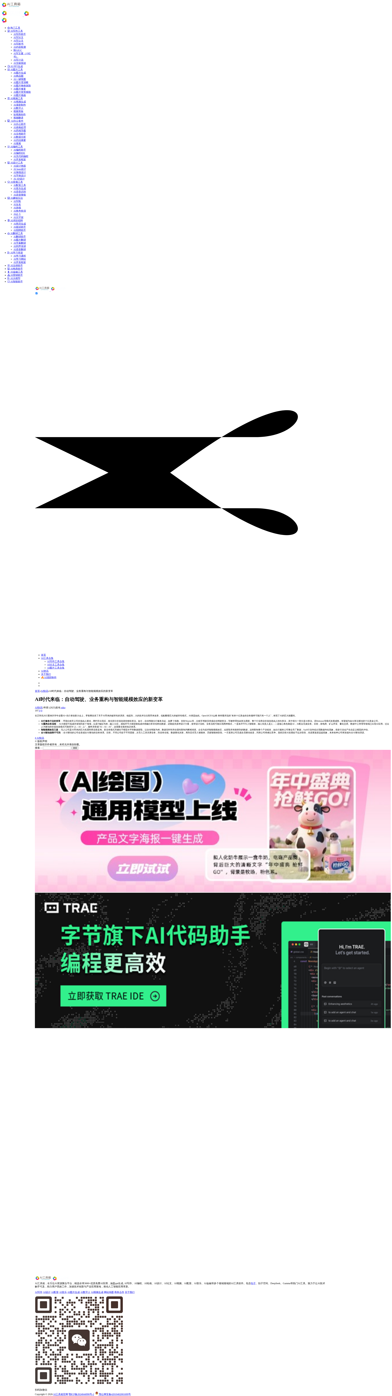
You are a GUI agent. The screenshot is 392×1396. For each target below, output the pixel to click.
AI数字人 (85, 1292)
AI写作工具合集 (55, 661)
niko (62, 707)
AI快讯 (44, 691)
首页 (43, 655)
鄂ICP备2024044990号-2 (81, 1394)
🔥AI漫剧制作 (49, 677)
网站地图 (109, 1292)
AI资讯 (45, 671)
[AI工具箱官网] (51, 290)
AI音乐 (63, 1292)
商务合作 (119, 1292)
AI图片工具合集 (55, 667)
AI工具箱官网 (60, 1394)
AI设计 (47, 1292)
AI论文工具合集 (55, 664)
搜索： (38, 747)
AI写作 (38, 1292)
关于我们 (46, 674)
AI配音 (55, 1292)
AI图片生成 (73, 1292)
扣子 (253, 1283)
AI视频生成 (97, 1292)
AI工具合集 (47, 658)
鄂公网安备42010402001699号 (114, 1394)
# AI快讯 (39, 738)
